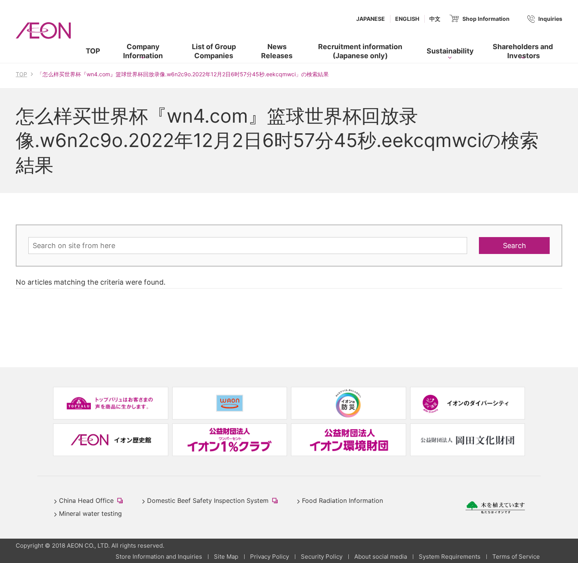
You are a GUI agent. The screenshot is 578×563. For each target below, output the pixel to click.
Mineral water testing (90, 513)
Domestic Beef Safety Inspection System (214, 501)
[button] (143, 51)
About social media (380, 556)
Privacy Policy (269, 556)
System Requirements (449, 556)
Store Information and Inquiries (159, 556)
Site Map (226, 556)
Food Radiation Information (342, 500)
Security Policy (321, 556)
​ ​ (353, 52)
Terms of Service (516, 556)
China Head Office (92, 501)
